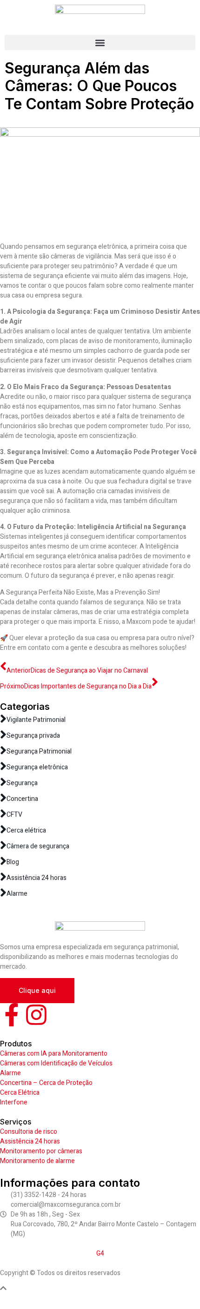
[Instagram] (36, 1014)
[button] (100, 42)
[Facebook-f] (11, 1014)
